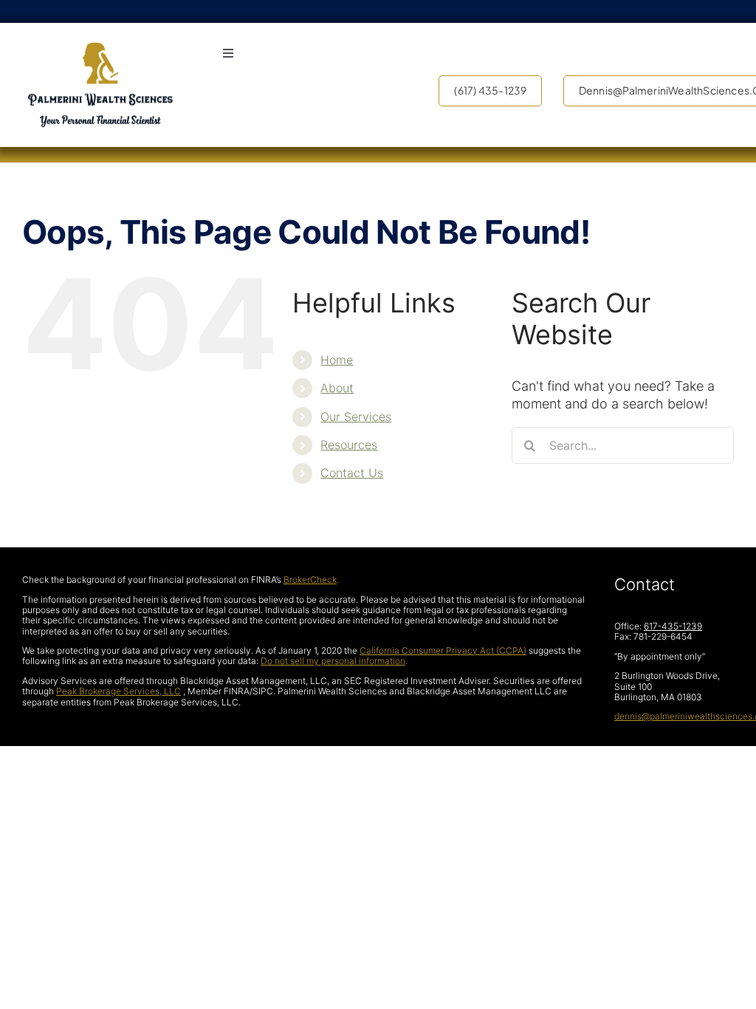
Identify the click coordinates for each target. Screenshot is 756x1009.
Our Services (355, 416)
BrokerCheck (310, 579)
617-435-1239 (673, 626)
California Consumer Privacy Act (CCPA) (443, 650)
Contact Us (351, 472)
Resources (348, 444)
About (337, 387)
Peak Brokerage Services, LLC (118, 691)
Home (336, 359)
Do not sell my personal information (333, 660)
